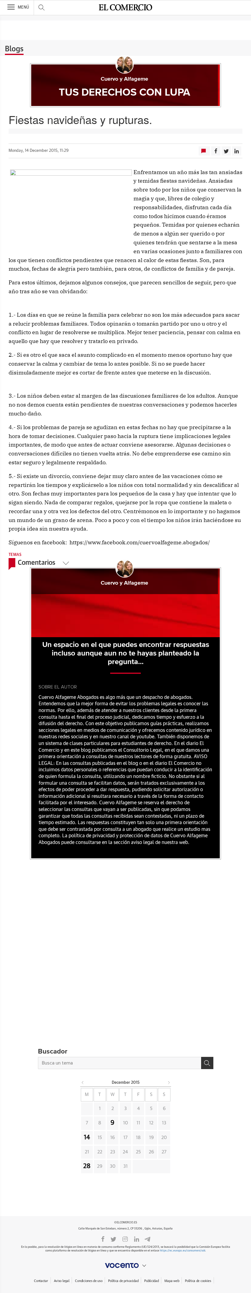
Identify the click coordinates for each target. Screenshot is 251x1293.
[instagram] (125, 1238)
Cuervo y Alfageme (124, 79)
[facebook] (103, 1238)
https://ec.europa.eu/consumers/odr (182, 1250)
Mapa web (171, 1281)
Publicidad (151, 1281)
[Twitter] (113, 1238)
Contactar (41, 1281)
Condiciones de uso (88, 1281)
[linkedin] (136, 1238)
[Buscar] (207, 1063)
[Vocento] (125, 1265)
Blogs (14, 49)
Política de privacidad (123, 1281)
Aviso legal (61, 1281)
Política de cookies (198, 1281)
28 (87, 1166)
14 (87, 1137)
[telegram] (147, 1239)
